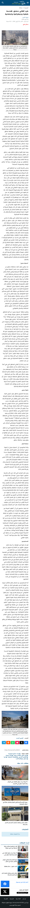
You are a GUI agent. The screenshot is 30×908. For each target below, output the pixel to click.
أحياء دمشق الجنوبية (14, 754)
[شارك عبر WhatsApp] (12, 743)
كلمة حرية (18, 899)
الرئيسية (12, 899)
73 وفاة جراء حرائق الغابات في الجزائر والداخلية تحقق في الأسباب (18, 783)
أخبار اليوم (24, 755)
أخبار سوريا (17, 755)
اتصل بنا (6, 899)
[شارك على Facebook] (26, 743)
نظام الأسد (19, 759)
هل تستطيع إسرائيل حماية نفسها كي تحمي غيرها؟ (10, 847)
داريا (5, 757)
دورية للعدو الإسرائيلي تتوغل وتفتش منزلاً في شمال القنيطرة (15, 803)
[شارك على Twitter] (21, 743)
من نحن (24, 899)
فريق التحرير (25, 17)
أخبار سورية (9, 755)
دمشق (25, 759)
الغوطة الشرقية (12, 757)
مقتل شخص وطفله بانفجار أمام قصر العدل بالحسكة (16, 824)
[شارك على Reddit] (8, 743)
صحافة (20, 8)
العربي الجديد (19, 738)
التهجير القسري (22, 757)
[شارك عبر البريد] (17, 743)
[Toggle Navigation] (28, 2)
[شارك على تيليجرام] (4, 743)
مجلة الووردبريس (13, 905)
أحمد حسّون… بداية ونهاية (10, 866)
